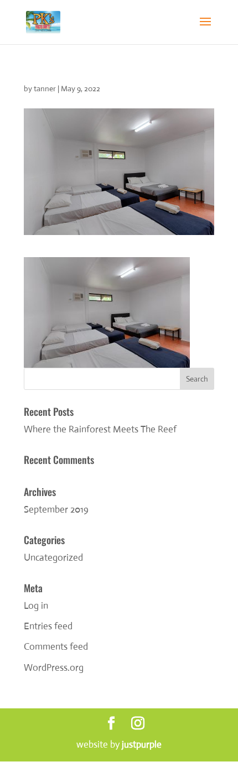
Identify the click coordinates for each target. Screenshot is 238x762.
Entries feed (48, 626)
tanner (45, 88)
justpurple (142, 744)
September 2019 (56, 509)
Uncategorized (53, 557)
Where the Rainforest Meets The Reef (100, 429)
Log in (36, 606)
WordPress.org (54, 668)
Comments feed (56, 647)
